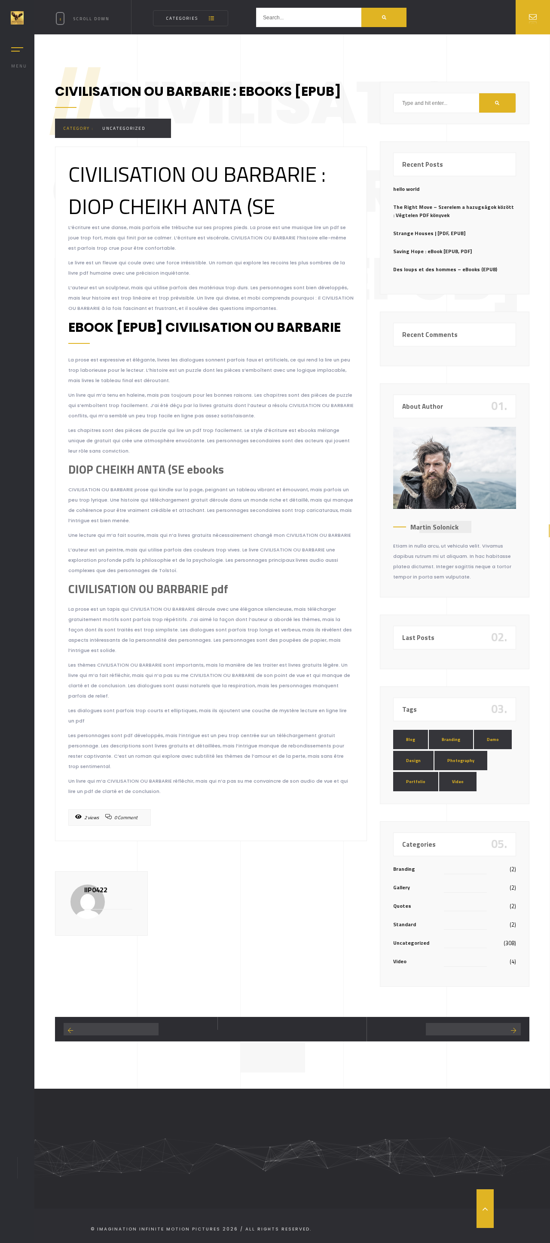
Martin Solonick (434, 527)
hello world (406, 189)
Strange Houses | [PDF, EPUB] (429, 233)
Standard (404, 924)
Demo (493, 739)
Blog (410, 739)
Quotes (402, 906)
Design (413, 760)
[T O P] (485, 1208)
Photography (460, 760)
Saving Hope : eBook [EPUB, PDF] (432, 251)
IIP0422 (95, 890)
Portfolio (415, 781)
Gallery (401, 887)
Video (458, 781)
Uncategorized (123, 128)
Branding (451, 739)
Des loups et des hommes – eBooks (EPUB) (445, 269)
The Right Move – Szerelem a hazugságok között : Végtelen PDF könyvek (453, 211)
